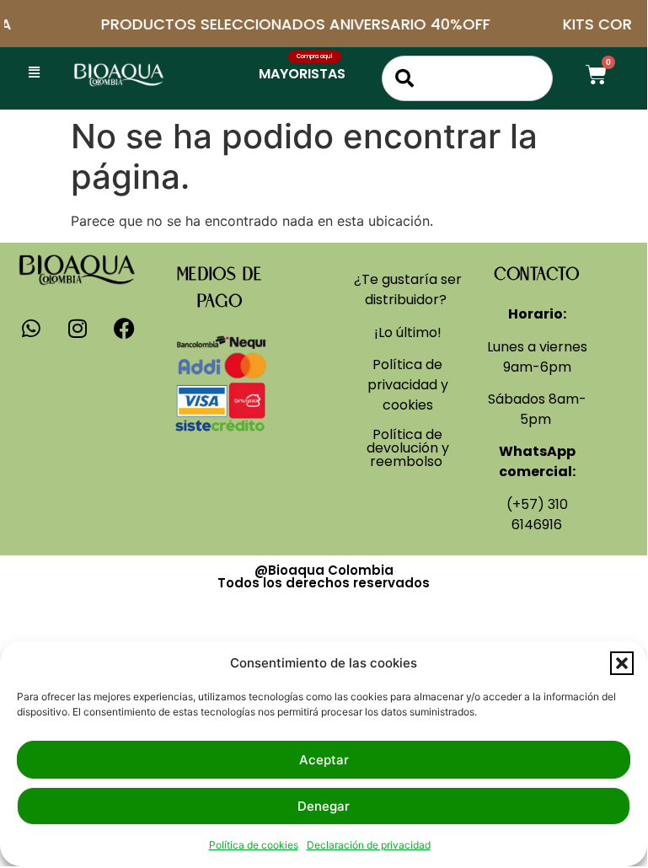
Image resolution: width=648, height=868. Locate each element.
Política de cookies (253, 845)
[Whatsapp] (31, 329)
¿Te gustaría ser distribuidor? (408, 289)
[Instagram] (77, 329)
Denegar (323, 806)
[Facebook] (124, 329)
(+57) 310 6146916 (537, 514)
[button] (621, 663)
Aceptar (324, 760)
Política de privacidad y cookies (407, 385)
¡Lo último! (408, 332)
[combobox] (467, 78)
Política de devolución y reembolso (408, 448)
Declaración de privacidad (369, 845)
